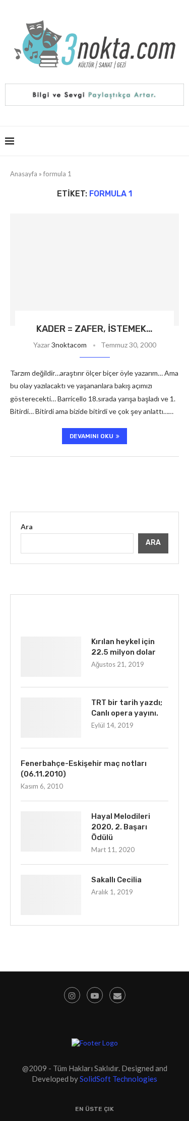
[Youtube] (95, 995)
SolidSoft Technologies (118, 1078)
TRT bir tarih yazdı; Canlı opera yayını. (126, 708)
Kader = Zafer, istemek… (94, 328)
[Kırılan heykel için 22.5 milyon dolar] (51, 657)
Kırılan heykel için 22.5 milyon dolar (123, 647)
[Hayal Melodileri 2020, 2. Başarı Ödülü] (51, 831)
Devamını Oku (91, 436)
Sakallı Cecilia (116, 879)
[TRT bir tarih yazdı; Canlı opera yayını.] (51, 717)
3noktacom (69, 344)
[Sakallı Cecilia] (51, 895)
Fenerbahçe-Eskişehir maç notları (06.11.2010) (84, 769)
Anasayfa (23, 174)
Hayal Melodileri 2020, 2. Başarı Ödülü (120, 827)
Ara (27, 526)
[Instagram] (72, 995)
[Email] (117, 995)
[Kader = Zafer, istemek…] (94, 270)
